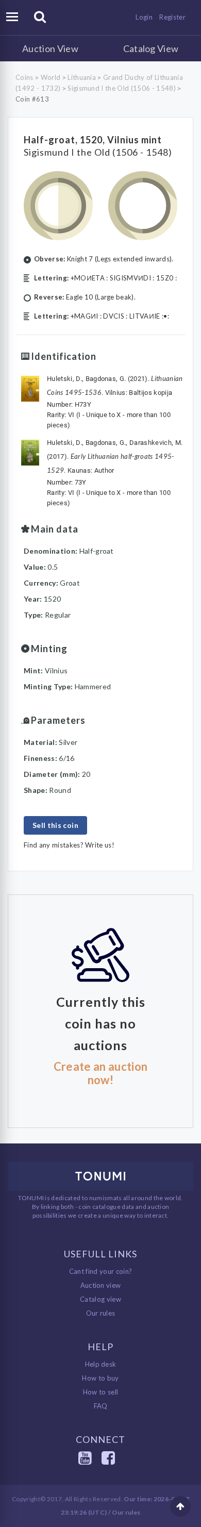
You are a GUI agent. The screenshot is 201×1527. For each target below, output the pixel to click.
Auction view (100, 1285)
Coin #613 (32, 99)
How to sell (101, 1392)
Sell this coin (55, 825)
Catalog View (151, 48)
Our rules (100, 1313)
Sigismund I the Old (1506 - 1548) (122, 88)
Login (144, 17)
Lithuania (82, 77)
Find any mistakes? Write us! (69, 845)
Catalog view (100, 1299)
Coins (24, 77)
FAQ (101, 1406)
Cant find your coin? (100, 1271)
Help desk (100, 1364)
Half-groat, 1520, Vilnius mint (93, 139)
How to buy (100, 1378)
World (51, 77)
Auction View (50, 48)
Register (172, 17)
